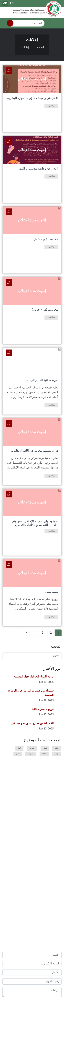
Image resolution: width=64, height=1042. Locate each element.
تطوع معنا (52, 817)
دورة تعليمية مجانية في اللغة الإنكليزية (34, 450)
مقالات (55, 848)
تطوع (18, 754)
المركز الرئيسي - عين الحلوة (44, 901)
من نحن (54, 792)
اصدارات (53, 875)
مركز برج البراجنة (49, 910)
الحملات (54, 842)
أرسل (56, 1007)
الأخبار (55, 804)
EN (12, 3)
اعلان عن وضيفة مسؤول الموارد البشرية (32, 98)
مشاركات (30, 754)
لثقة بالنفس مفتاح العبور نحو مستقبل (32, 723)
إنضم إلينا (52, 821)
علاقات (44, 754)
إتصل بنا (54, 927)
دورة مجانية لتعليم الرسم (42, 380)
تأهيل (19, 748)
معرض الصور (51, 866)
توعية (56, 754)
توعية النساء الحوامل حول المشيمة (33, 676)
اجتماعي (32, 748)
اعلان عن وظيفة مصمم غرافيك (38, 168)
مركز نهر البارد (50, 906)
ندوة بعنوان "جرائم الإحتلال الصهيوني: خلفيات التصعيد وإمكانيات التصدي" (34, 523)
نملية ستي (51, 591)
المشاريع (54, 836)
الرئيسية (40, 47)
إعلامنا (55, 860)
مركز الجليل (51, 920)
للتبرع (54, 826)
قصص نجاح (53, 854)
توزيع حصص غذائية (43, 709)
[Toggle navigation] (59, 23)
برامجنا (55, 798)
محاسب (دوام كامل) (45, 239)
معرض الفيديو (50, 871)
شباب (56, 748)
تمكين (45, 748)
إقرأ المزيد (51, 106)
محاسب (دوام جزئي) (45, 309)
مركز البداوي (51, 915)
